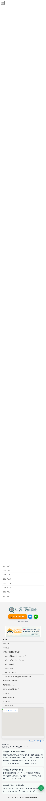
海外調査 (6, 648)
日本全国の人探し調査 (10, 681)
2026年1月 (6, 575)
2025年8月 (6, 596)
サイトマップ (7, 701)
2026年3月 (6, 566)
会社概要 (6, 693)
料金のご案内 (9, 668)
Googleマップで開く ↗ (36, 741)
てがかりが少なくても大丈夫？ (14, 660)
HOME (5, 639)
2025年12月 (7, 579)
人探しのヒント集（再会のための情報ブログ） (18, 677)
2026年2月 (6, 570)
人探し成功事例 (10, 664)
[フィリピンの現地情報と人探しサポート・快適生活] (23, 631)
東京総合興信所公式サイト (11, 689)
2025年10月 (7, 587)
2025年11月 (7, 583)
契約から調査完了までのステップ (15, 656)
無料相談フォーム (10, 672)
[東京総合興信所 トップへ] (23, 610)
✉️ (30, 616)
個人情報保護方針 (9, 697)
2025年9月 (6, 592)
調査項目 (6, 644)
